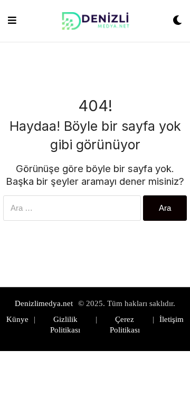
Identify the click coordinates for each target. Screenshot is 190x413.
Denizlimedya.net (44, 303)
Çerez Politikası (125, 324)
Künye (17, 319)
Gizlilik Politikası (65, 324)
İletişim (171, 319)
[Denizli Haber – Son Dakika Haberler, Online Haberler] (94, 20)
